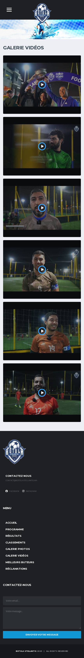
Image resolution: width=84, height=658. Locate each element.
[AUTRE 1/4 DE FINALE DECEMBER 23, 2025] (42, 146)
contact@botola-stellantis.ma (21, 481)
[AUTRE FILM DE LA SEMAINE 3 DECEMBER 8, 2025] (42, 269)
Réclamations (16, 568)
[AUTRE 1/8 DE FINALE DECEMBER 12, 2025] (42, 208)
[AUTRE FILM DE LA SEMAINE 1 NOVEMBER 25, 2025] (42, 392)
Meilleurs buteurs (19, 562)
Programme (14, 529)
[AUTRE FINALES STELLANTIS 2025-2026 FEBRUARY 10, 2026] (42, 84)
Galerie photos (17, 548)
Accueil (11, 522)
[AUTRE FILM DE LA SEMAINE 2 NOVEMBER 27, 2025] (42, 331)
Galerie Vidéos (16, 555)
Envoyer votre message (42, 634)
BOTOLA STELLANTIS (26, 651)
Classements (15, 542)
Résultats (13, 535)
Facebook (14, 491)
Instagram (31, 491)
